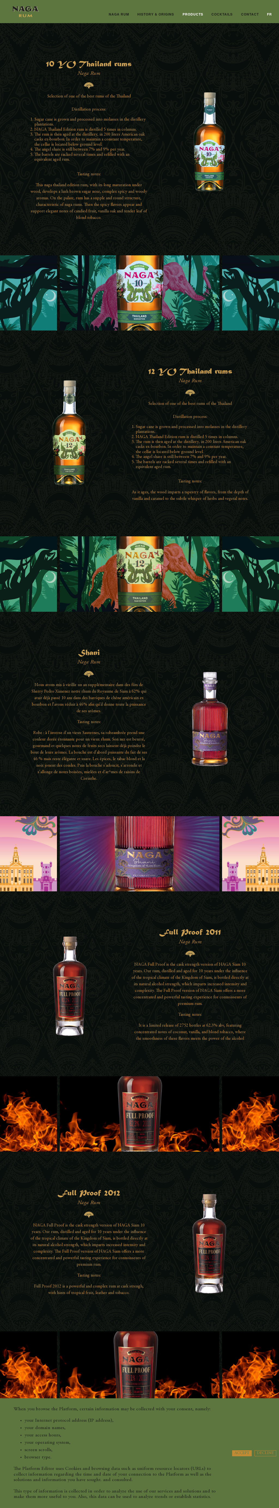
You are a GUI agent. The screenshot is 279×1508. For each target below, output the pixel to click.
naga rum (119, 14)
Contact (250, 14)
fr (269, 14)
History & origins (155, 14)
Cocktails (222, 14)
